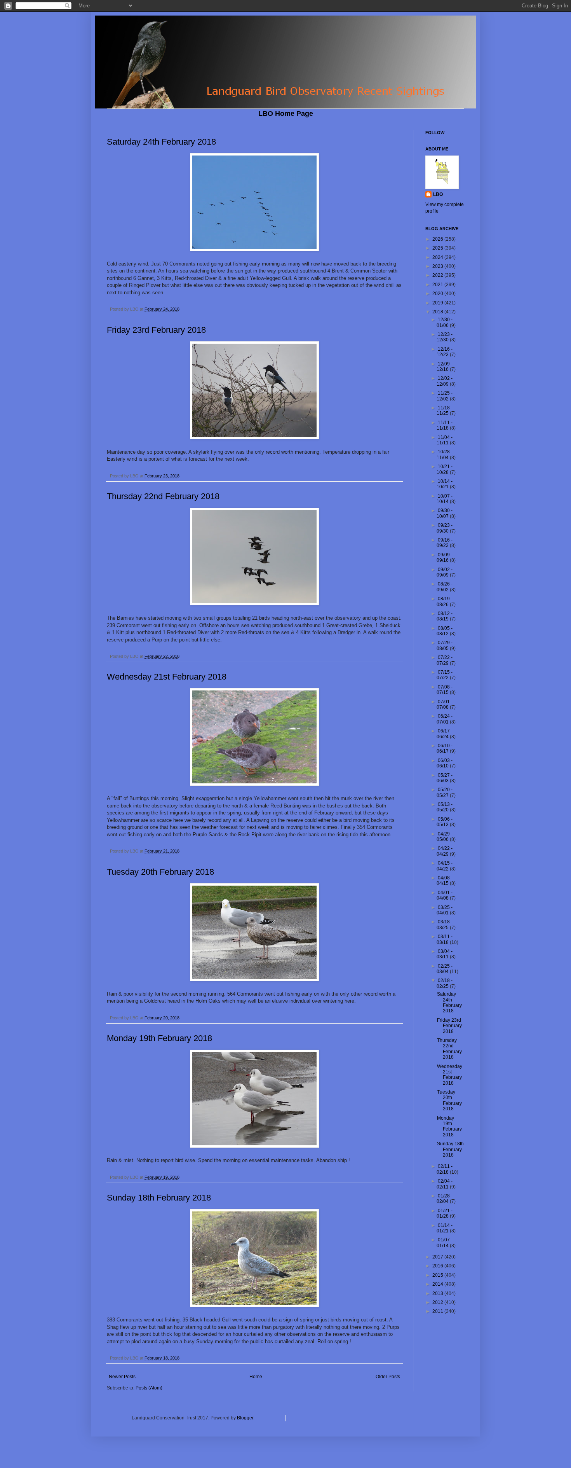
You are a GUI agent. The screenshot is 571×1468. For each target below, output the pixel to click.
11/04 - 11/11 (445, 440)
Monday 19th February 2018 (159, 1038)
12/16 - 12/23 (445, 351)
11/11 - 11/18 (445, 425)
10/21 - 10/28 (445, 469)
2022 (438, 275)
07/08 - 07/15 (445, 689)
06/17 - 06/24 (445, 733)
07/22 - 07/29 (445, 660)
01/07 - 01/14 (445, 1242)
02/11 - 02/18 (445, 1169)
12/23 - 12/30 (445, 337)
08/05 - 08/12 (445, 631)
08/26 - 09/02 (445, 586)
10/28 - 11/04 (445, 454)
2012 (438, 1302)
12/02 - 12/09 (445, 381)
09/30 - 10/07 (445, 513)
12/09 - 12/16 (445, 366)
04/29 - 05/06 (445, 836)
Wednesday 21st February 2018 (166, 677)
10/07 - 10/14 (445, 498)
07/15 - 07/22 (445, 674)
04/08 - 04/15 (445, 880)
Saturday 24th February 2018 (161, 142)
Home (255, 1376)
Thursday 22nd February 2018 (163, 496)
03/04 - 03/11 (445, 954)
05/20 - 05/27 (445, 792)
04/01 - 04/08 (445, 895)
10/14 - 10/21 (445, 484)
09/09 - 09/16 (445, 557)
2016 (438, 1266)
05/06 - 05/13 (445, 821)
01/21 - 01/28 (445, 1213)
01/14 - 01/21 (445, 1228)
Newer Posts (122, 1376)
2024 (438, 257)
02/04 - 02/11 (445, 1183)
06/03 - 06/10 (445, 763)
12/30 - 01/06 (445, 322)
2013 (438, 1293)
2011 (438, 1311)
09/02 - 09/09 (445, 572)
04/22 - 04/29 (445, 851)
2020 (438, 293)
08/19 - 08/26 (445, 601)
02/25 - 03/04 (445, 968)
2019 (438, 303)
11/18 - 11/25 (445, 410)
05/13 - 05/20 (445, 807)
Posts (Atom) (149, 1388)
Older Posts (388, 1376)
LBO (438, 194)
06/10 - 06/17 (445, 748)
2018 (438, 312)
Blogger (245, 1418)
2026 (438, 239)
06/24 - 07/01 (445, 718)
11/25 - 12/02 (445, 395)
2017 (438, 1257)
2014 (438, 1284)
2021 (438, 284)
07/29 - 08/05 (445, 645)
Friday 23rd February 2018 (156, 330)
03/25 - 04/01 (445, 910)
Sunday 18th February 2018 (159, 1197)
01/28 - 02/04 (445, 1198)
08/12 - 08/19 (445, 616)
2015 (438, 1275)
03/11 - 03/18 (445, 939)
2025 (438, 248)
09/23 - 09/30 (445, 528)
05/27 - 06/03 (445, 777)
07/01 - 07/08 (445, 704)
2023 (438, 266)
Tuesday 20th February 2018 (160, 872)
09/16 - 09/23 (445, 542)
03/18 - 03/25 (445, 924)
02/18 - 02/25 (445, 983)
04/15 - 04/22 (445, 865)
